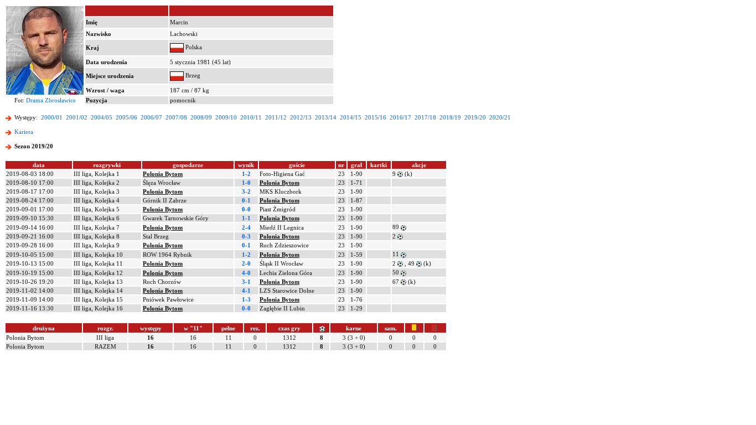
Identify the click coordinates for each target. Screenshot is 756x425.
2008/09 (201, 117)
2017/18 (425, 117)
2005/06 (126, 117)
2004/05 (101, 117)
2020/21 (500, 117)
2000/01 (52, 117)
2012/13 (301, 117)
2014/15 (350, 117)
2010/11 (251, 117)
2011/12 (276, 117)
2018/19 (450, 117)
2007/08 (176, 117)
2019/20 (475, 117)
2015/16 (375, 117)
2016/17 (400, 117)
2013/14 (325, 117)
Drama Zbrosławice (51, 100)
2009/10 (226, 117)
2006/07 (151, 117)
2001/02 (76, 117)
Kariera (23, 131)
